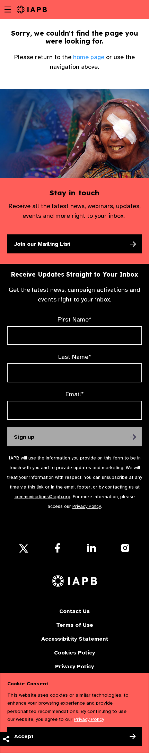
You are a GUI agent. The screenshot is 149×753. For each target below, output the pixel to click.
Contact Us (74, 611)
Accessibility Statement (74, 638)
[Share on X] (6, 687)
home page (88, 57)
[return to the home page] (32, 9)
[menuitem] (6, 660)
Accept (24, 736)
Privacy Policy (86, 506)
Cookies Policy (74, 652)
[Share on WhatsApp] (6, 729)
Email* (74, 394)
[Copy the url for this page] (6, 660)
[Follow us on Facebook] (57, 550)
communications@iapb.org (42, 497)
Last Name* (74, 357)
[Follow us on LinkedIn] (91, 550)
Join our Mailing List (42, 244)
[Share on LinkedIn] (6, 715)
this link (36, 487)
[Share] (6, 739)
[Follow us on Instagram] (125, 549)
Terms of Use (74, 625)
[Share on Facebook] (6, 701)
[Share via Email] (6, 673)
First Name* (74, 319)
